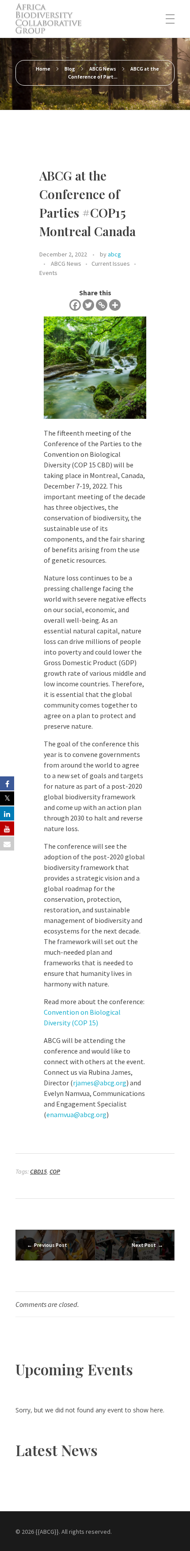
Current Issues (110, 263)
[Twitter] (88, 305)
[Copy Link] (101, 305)
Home (43, 68)
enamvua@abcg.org (76, 1114)
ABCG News (102, 68)
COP (54, 1171)
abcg (114, 254)
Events (48, 273)
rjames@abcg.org (99, 1082)
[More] (115, 305)
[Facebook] (75, 305)
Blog (70, 68)
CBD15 (38, 1171)
